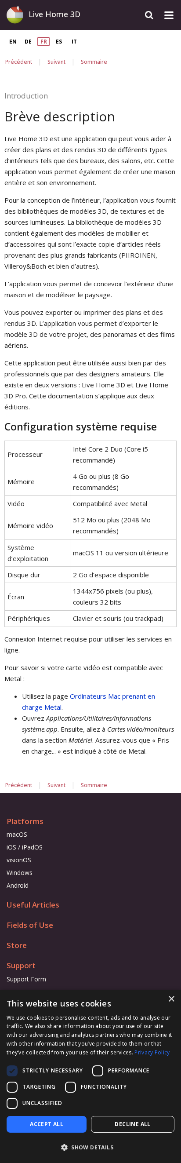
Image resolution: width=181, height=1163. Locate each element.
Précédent (18, 62)
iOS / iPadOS (25, 847)
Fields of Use (30, 925)
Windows (20, 872)
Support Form (26, 979)
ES (59, 41)
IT (74, 41)
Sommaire (94, 62)
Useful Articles (33, 905)
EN (13, 41)
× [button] (171, 999)
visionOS (19, 860)
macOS (17, 834)
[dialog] (90, 1076)
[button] (90, 1147)
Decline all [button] (132, 1124)
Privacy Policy (152, 1052)
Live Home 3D (54, 14)
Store (17, 945)
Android (18, 885)
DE (28, 41)
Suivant (56, 62)
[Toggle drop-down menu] (168, 15)
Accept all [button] (46, 1124)
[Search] (149, 15)
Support (21, 965)
